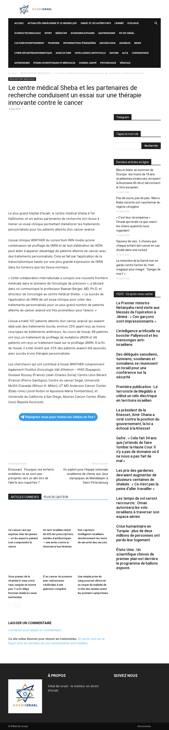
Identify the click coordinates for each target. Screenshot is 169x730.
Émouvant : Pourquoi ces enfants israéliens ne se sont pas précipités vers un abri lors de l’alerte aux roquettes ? (31, 476)
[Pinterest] (31, 118)
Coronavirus (140, 52)
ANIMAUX (124, 42)
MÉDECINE (61, 33)
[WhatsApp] (41, 118)
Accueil (12, 73)
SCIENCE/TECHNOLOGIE (27, 33)
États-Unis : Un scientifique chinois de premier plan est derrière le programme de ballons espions (137, 558)
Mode (137, 42)
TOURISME (53, 42)
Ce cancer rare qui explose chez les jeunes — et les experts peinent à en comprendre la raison (23, 538)
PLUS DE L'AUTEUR (56, 497)
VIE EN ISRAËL (126, 33)
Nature (114, 52)
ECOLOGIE (133, 23)
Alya (125, 52)
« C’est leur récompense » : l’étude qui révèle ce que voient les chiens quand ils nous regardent (136, 224)
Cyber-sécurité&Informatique (33, 52)
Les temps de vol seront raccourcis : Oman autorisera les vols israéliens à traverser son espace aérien (137, 507)
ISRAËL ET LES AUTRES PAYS (96, 23)
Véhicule (125, 62)
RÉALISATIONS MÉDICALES (35, 73)
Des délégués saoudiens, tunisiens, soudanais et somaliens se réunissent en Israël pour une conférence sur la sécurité (137, 365)
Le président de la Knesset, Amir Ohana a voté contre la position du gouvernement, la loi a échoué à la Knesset (137, 419)
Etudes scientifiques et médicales (54, 62)
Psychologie (108, 62)
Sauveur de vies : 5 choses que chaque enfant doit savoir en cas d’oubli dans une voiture (138, 246)
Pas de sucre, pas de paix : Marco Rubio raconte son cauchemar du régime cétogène (138, 202)
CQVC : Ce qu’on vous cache (134, 294)
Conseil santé (87, 62)
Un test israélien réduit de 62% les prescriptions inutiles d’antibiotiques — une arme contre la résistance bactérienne (58, 538)
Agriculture (63, 52)
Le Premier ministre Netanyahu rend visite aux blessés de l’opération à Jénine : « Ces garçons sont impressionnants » (138, 312)
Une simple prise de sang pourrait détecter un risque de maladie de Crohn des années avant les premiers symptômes (93, 585)
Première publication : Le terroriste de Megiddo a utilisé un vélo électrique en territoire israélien (137, 394)
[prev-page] (10, 605)
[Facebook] (12, 118)
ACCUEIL (19, 23)
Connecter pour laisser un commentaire (34, 630)
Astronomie (22, 62)
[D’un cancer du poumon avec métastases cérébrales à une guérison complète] (58, 562)
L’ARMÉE (119, 23)
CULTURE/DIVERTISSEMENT (29, 42)
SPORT (48, 33)
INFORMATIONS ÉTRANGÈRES (79, 42)
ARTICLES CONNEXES (25, 497)
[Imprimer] (50, 118)
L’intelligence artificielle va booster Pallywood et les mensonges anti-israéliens (138, 338)
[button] (156, 23)
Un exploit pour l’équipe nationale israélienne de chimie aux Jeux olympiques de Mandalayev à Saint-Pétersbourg (85, 476)
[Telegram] (60, 118)
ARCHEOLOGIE (108, 42)
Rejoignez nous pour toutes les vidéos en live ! (60, 417)
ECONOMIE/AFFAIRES (83, 33)
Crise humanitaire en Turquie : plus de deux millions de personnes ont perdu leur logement (138, 533)
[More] (69, 118)
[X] (22, 118)
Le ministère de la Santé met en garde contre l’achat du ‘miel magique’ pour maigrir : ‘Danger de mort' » (138, 267)
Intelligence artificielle (90, 52)
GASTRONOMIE (106, 33)
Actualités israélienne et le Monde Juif (52, 23)
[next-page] (17, 605)
